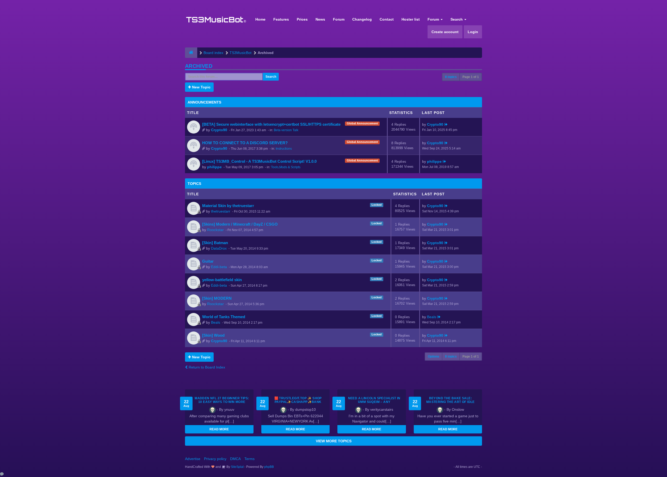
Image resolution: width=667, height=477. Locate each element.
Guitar (208, 261)
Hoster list (411, 19)
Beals (215, 322)
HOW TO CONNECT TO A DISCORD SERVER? (245, 143)
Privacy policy (215, 459)
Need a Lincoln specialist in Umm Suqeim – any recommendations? (374, 401)
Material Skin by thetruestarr (228, 205)
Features (281, 19)
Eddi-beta (219, 267)
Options (433, 356)
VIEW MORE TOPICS (333, 441)
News (320, 19)
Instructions (284, 148)
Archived (198, 66)
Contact (387, 19)
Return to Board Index (206, 367)
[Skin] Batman (215, 242)
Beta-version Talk (286, 130)
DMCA (235, 459)
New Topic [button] (201, 87)
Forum (338, 19)
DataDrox (219, 248)
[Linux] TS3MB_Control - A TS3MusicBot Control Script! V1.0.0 (259, 161)
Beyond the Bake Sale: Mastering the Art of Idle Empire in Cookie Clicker (450, 401)
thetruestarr (220, 211)
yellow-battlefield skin (222, 279)
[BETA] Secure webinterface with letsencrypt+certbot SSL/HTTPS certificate (271, 124)
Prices (302, 19)
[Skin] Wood (213, 335)
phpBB (269, 467)
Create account (445, 32)
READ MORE (219, 429)
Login (473, 32)
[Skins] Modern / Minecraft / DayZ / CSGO (240, 224)
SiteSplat (237, 467)
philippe (214, 167)
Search (457, 19)
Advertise (192, 459)
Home (260, 19)
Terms (249, 459)
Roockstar (215, 230)
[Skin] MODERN (217, 298)
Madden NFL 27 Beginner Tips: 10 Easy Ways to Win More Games (222, 401)
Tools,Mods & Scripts (285, 167)
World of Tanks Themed (223, 317)
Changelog (362, 19)
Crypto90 (219, 130)
